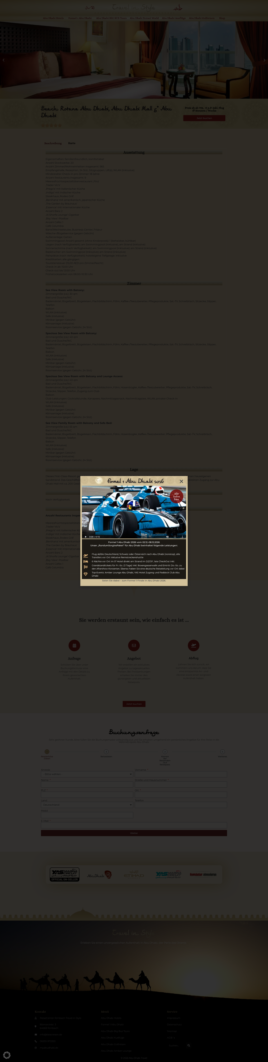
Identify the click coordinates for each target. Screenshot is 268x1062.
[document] (134, 531)
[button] (7, 1055)
